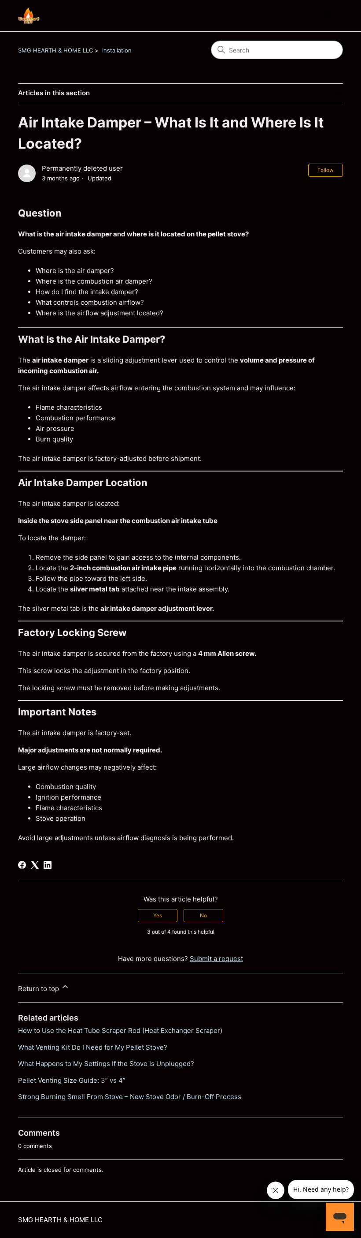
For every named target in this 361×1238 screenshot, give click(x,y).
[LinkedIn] (48, 865)
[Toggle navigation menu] (327, 16)
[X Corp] (35, 865)
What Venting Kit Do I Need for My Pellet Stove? (92, 1047)
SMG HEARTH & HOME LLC (55, 50)
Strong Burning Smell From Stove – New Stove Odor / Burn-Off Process (129, 1096)
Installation (117, 50)
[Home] (29, 15)
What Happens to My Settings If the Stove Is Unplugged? (106, 1063)
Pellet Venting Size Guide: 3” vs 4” (71, 1080)
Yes (157, 915)
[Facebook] (22, 865)
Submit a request (216, 958)
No (203, 915)
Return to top (39, 988)
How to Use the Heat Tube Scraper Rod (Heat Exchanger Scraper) (120, 1030)
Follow (325, 170)
